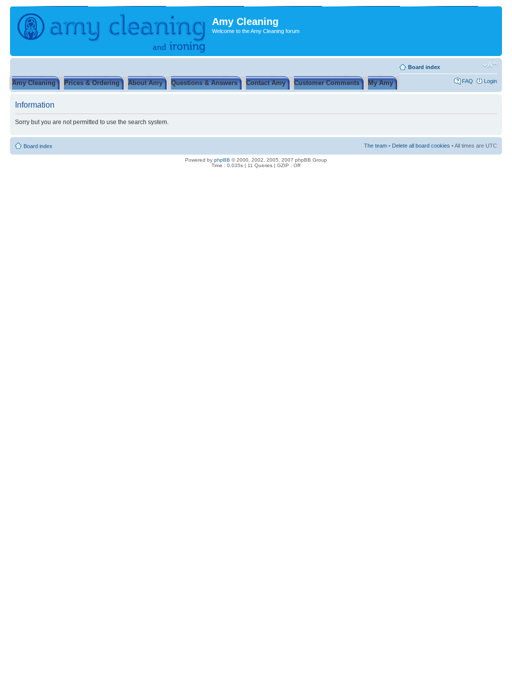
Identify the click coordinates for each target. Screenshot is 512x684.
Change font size (489, 65)
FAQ (467, 81)
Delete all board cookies (421, 146)
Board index (424, 67)
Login (490, 81)
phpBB (222, 160)
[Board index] (112, 31)
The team (375, 146)
